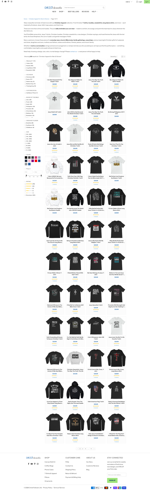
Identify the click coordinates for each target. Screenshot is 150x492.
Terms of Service (59, 488)
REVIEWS (85, 12)
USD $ (128, 2)
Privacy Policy (47, 488)
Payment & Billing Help (73, 477)
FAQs (67, 462)
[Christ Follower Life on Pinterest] (8, 2)
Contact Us (69, 466)
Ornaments (48, 481)
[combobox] (84, 8)
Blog (87, 470)
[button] (122, 56)
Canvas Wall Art (50, 462)
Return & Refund (70, 473)
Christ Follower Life (35, 488)
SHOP (61, 12)
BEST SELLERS (73, 12)
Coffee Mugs (49, 466)
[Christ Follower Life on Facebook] (2, 2)
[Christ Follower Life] (53, 7)
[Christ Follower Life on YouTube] (5, 2)
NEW (54, 12)
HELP (94, 12)
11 (91, 448)
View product (55, 74)
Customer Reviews (92, 466)
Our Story (89, 462)
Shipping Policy (70, 470)
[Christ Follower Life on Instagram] (11, 2)
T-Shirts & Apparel (51, 473)
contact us (73, 51)
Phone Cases (49, 470)
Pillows (47, 477)
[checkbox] (26, 157)
